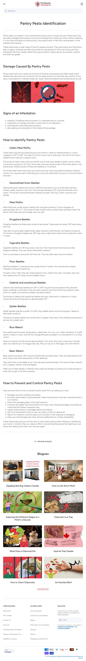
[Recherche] (5, 11)
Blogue (32, 620)
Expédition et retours (10, 639)
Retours (33, 634)
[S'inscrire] (80, 620)
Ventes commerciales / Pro (12, 634)
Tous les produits (36, 611)
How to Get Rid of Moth (63, 486)
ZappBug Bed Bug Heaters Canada (22, 486)
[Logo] (43, 4)
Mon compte (7, 615)
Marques (33, 629)
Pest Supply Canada (55, 656)
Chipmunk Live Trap (63, 517)
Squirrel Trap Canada (63, 551)
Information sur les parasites (39, 625)
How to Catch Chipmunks (22, 582)
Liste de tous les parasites (39, 615)
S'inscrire (6, 625)
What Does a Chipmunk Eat (22, 551)
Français (8, 652)
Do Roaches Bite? (63, 582)
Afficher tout (43, 589)
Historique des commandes (12, 629)
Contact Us (7, 620)
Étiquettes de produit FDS (39, 639)
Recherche (6, 611)
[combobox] (43, 11)
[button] (82, 4)
